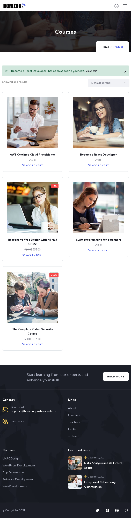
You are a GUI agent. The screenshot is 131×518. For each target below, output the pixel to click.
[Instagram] (126, 510)
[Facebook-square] (107, 510)
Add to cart (34, 165)
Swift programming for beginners (98, 239)
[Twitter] (97, 510)
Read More (116, 376)
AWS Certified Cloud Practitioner (32, 154)
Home (105, 46)
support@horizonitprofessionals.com (34, 411)
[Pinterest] (117, 510)
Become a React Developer (98, 154)
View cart (91, 70)
